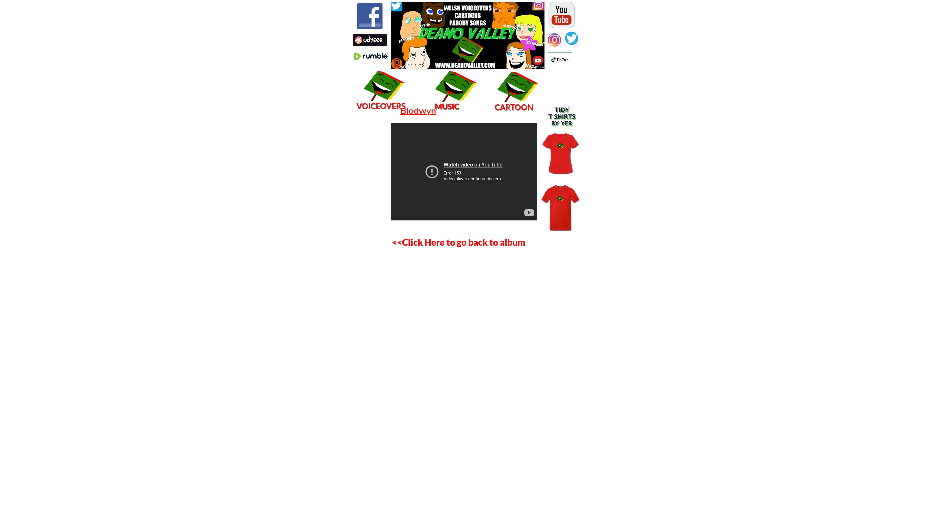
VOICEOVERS (380, 106)
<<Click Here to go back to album (458, 242)
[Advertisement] (369, 179)
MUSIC (447, 106)
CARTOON (514, 107)
